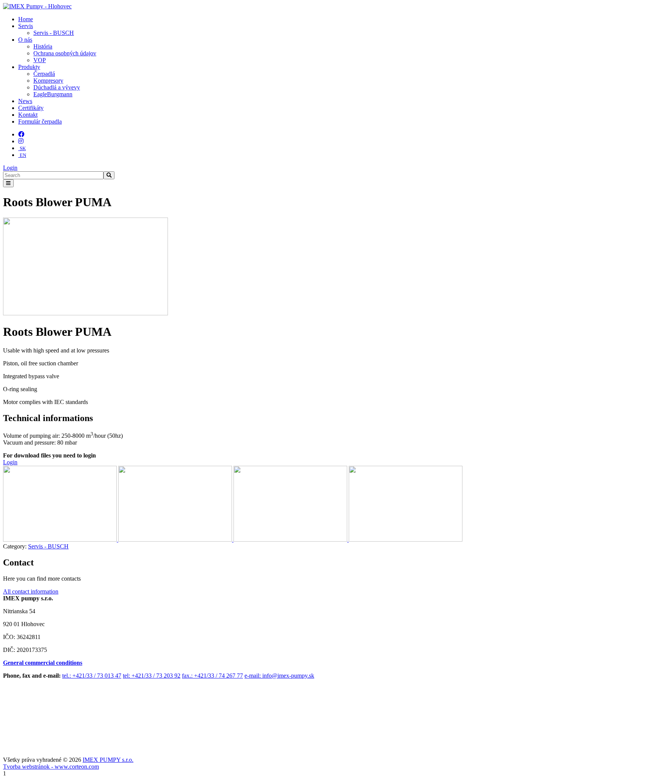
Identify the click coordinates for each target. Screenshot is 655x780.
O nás (25, 39)
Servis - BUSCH (53, 33)
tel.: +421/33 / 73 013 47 (91, 675)
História (42, 46)
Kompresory (48, 80)
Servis (25, 26)
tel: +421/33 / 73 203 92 (151, 675)
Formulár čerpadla (40, 121)
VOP (39, 60)
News (25, 101)
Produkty (29, 67)
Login (10, 167)
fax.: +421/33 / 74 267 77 (212, 675)
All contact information (30, 591)
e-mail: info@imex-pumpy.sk (279, 675)
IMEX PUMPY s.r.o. (108, 760)
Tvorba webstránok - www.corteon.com (51, 766)
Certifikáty (31, 108)
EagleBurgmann (52, 94)
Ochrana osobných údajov (64, 53)
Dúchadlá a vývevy (56, 87)
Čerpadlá (44, 73)
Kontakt (28, 114)
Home (25, 19)
